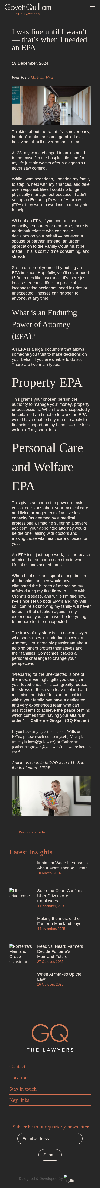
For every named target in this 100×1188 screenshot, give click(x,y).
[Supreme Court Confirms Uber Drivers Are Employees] (21, 899)
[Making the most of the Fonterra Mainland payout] (21, 927)
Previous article (31, 832)
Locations (19, 1077)
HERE (45, 767)
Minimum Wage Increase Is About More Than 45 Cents (62, 865)
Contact (17, 1066)
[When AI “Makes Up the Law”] (21, 983)
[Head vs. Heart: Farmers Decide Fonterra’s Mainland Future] (21, 955)
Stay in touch (23, 1089)
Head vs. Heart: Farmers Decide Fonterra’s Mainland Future (60, 951)
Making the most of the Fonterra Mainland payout (61, 921)
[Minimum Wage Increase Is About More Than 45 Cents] (21, 872)
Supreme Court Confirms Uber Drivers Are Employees (60, 895)
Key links (19, 1100)
